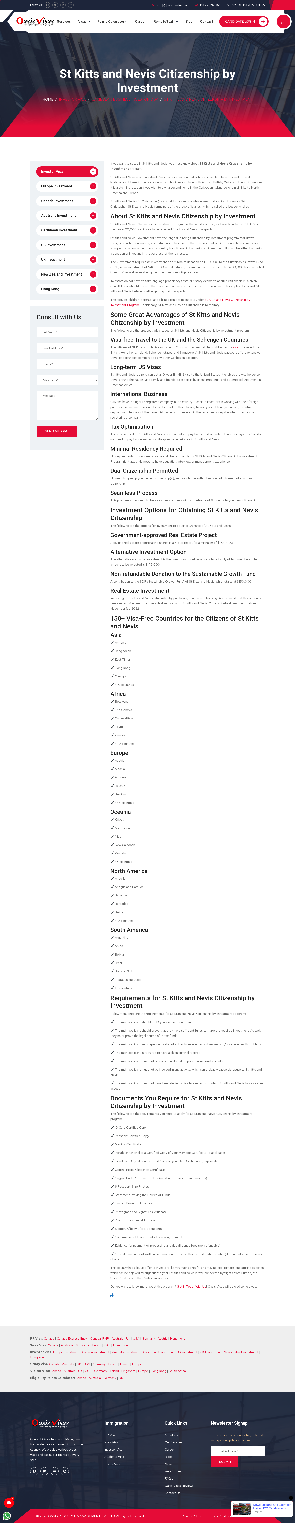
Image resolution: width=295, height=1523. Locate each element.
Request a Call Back (147, 96)
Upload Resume (112, 86)
